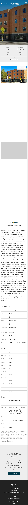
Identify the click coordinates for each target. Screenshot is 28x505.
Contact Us (14, 473)
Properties (14, 129)
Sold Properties (14, 501)
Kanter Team (14, 489)
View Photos (21, 67)
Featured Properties (14, 498)
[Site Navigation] (26, 2)
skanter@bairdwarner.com (14, 493)
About (14, 496)
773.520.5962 (14, 490)
